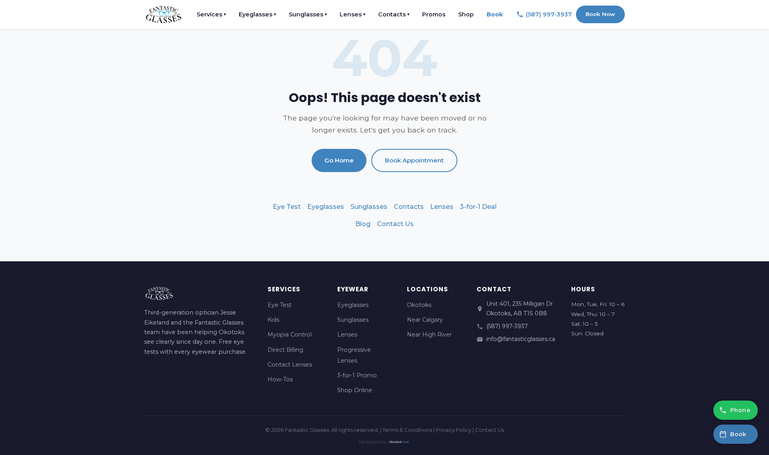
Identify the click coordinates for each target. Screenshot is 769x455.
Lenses (441, 206)
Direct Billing (285, 349)
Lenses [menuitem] (352, 14)
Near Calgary (425, 319)
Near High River (429, 334)
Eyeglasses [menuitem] (257, 14)
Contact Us (395, 224)
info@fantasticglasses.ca (520, 339)
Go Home (339, 160)
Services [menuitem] (211, 14)
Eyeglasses (325, 206)
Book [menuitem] (495, 14)
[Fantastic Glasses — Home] (163, 14)
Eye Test (287, 206)
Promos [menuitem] (433, 14)
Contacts (409, 206)
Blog (362, 224)
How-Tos (280, 379)
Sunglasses (368, 206)
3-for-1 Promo (357, 375)
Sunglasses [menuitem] (308, 14)
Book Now (600, 14)
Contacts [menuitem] (393, 14)
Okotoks (419, 305)
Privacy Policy (453, 430)
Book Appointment (414, 160)
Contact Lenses (290, 364)
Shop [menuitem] (466, 14)
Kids (273, 319)
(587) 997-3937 (507, 326)
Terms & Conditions (407, 430)
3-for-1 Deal (478, 206)
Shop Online (354, 390)
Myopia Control (290, 334)
